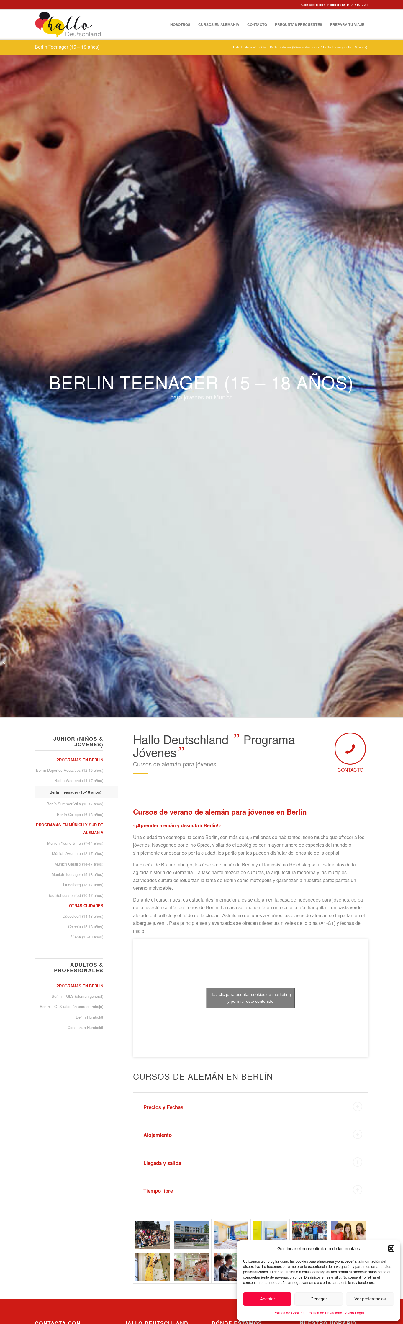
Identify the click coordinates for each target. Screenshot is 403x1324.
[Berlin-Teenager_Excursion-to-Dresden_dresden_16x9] (152, 1235)
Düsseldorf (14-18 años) (83, 916)
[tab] (250, 1106)
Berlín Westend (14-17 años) (79, 780)
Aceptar (267, 1298)
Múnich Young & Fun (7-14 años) (75, 843)
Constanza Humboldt (85, 1027)
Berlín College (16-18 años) (80, 814)
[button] (391, 1248)
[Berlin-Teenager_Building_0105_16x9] (191, 1235)
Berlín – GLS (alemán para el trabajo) (71, 1006)
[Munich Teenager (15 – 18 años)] (4, 662)
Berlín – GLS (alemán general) (77, 996)
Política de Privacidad (324, 1312)
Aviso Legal (354, 1312)
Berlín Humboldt (89, 1017)
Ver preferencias (370, 1298)
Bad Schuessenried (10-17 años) (75, 895)
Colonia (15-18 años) (85, 926)
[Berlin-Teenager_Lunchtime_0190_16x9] (191, 1267)
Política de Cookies (288, 1312)
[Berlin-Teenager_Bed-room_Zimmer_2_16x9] (230, 1235)
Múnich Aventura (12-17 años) (77, 853)
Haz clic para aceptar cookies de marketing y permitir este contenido (250, 998)
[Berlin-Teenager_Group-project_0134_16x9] (230, 1267)
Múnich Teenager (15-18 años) (77, 874)
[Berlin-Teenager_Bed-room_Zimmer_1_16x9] (270, 1235)
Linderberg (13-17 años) (83, 884)
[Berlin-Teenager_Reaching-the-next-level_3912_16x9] (152, 1267)
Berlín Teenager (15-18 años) (75, 792)
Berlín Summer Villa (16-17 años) (75, 804)
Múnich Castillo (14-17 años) (79, 864)
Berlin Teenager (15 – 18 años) (67, 46)
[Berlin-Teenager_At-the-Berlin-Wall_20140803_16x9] (309, 1235)
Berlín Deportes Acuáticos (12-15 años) (69, 770)
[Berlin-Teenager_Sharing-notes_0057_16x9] (348, 1235)
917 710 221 (357, 4)
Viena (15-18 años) (87, 937)
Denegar (318, 1298)
